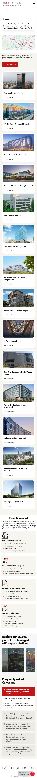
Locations (10, 10)
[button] (34, 3)
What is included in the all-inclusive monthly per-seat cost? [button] (17, 691)
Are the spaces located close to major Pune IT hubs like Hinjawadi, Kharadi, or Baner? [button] (19, 715)
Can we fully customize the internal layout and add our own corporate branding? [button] (18, 726)
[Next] (32, 662)
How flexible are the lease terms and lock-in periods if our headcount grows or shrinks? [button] (18, 738)
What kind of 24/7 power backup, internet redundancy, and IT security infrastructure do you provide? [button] (19, 750)
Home (4, 10)
